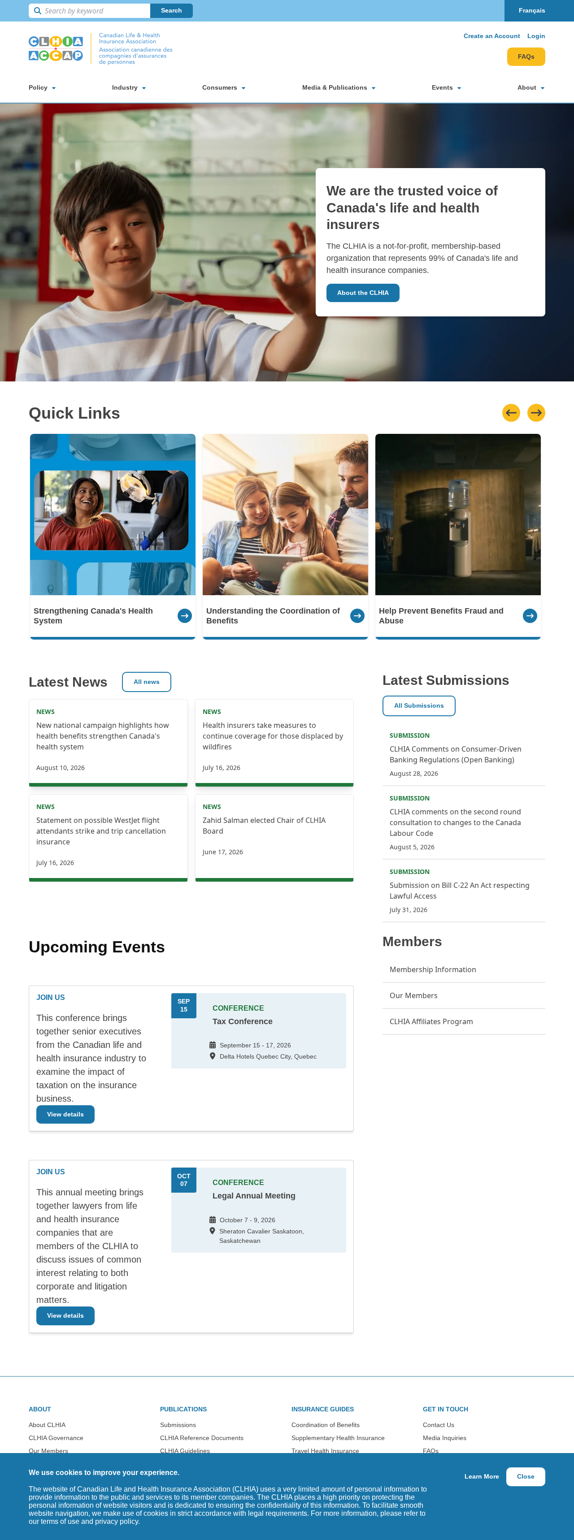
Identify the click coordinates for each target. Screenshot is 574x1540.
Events (442, 87)
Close (526, 1476)
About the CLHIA (363, 292)
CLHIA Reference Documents (202, 1437)
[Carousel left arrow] (511, 413)
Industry (125, 87)
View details (65, 1114)
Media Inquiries (444, 1437)
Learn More (482, 1476)
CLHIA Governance (56, 1437)
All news (147, 681)
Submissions (178, 1424)
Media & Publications (334, 87)
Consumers (219, 87)
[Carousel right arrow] (536, 413)
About (526, 87)
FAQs (526, 56)
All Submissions (419, 705)
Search (171, 10)
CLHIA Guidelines (185, 1450)
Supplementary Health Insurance (338, 1437)
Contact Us (438, 1424)
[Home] (100, 49)
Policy (38, 87)
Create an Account (492, 35)
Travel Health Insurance (325, 1450)
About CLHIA (47, 1424)
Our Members (48, 1450)
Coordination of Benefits (325, 1424)
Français (532, 10)
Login (536, 35)
